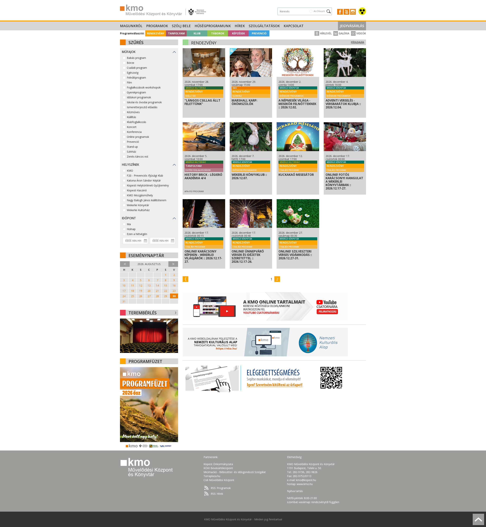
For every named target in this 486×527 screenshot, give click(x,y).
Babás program (136, 58)
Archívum (319, 11)
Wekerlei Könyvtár (138, 205)
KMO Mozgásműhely (140, 195)
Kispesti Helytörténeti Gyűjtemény (148, 185)
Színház (131, 151)
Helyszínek (130, 165)
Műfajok (129, 52)
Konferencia (134, 132)
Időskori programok (139, 97)
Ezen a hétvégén (137, 234)
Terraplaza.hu (212, 476)
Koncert (131, 127)
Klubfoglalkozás (136, 122)
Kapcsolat (294, 26)
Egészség (132, 72)
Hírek (240, 26)
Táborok (217, 33)
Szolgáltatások (264, 26)
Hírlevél (325, 33)
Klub (197, 33)
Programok (157, 26)
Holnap (131, 229)
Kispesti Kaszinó (137, 190)
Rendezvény (155, 33)
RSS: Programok (221, 488)
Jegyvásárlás (352, 26)
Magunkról (131, 26)
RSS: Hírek (217, 493)
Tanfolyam (176, 33)
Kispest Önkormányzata (218, 464)
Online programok (138, 137)
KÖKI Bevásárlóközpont (218, 468)
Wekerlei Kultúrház (138, 210)
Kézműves (133, 112)
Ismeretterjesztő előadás (142, 107)
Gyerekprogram (136, 92)
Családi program (137, 67)
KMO (130, 170)
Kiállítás (131, 117)
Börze (130, 63)
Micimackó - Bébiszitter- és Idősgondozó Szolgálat (235, 472)
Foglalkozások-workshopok (144, 87)
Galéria (343, 33)
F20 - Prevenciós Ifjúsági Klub (145, 175)
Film (129, 82)
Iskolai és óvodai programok (144, 102)
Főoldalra (357, 42)
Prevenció (259, 33)
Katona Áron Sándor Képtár (144, 180)
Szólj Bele (181, 26)
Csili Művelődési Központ (219, 480)
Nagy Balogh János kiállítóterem (146, 200)
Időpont (129, 218)
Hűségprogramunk (213, 26)
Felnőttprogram (136, 77)
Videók (361, 33)
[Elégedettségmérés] (265, 378)
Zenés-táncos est (137, 156)
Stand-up (132, 146)
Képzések (238, 33)
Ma (129, 224)
